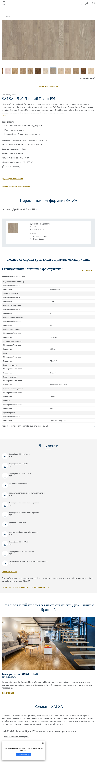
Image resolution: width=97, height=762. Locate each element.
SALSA (7, 16)
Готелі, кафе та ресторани (16, 737)
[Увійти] (86, 3)
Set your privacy (23, 755)
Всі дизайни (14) (87, 78)
